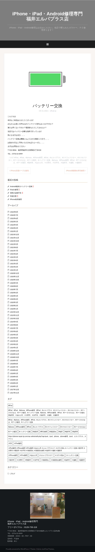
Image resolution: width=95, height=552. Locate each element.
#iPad (10, 405)
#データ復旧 (12, 431)
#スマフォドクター (51, 427)
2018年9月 (14, 360)
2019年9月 (14, 322)
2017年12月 (14, 389)
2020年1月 (14, 309)
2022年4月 (14, 225)
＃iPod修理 (23, 455)
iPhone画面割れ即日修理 (75, 171)
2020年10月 (14, 280)
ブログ (12, 474)
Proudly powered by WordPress (17, 549)
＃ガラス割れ (59, 455)
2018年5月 (14, 373)
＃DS (10, 443)
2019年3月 (14, 341)
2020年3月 (14, 302)
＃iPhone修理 (12, 455)
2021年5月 (14, 257)
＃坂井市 (11, 460)
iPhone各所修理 (16, 199)
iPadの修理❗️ (15, 190)
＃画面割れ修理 (56, 460)
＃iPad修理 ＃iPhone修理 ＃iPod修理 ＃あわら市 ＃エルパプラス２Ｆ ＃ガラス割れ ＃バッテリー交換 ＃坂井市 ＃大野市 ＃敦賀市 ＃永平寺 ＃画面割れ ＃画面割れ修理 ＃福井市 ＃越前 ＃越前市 (46, 449)
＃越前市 (82, 460)
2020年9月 (14, 283)
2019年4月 (14, 338)
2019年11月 (14, 315)
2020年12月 (14, 273)
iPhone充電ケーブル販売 (20, 171)
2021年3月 (14, 264)
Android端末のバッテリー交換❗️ (22, 186)
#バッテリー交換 (24, 431)
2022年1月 (14, 231)
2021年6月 (14, 254)
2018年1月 (14, 386)
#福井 (61, 431)
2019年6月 (14, 331)
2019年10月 (14, 318)
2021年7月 (14, 251)
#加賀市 (35, 431)
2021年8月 (14, 247)
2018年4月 (14, 377)
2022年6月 (14, 218)
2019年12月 (14, 312)
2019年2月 (14, 344)
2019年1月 (14, 348)
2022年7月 (14, 215)
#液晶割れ (52, 431)
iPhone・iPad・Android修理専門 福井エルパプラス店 (49, 16)
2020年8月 (14, 286)
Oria (37, 549)
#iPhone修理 (20, 427)
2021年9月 (14, 244)
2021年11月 (14, 238)
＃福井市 (67, 460)
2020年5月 (14, 296)
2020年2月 (14, 306)
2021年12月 (14, 234)
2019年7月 (14, 328)
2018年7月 (14, 367)
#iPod (29, 427)
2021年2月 (14, 267)
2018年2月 (14, 383)
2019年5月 (14, 335)
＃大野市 (20, 460)
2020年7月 (14, 289)
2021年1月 (14, 270)
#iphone (11, 427)
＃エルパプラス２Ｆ (46, 455)
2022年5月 (14, 222)
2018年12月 (14, 351)
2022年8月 (14, 212)
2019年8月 (14, 325)
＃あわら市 (33, 455)
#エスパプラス (38, 427)
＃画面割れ (45, 460)
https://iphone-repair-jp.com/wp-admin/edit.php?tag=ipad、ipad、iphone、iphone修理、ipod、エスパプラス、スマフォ (47, 437)
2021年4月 (14, 260)
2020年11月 (14, 276)
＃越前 (74, 460)
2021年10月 (14, 241)
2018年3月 (14, 380)
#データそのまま (80, 427)
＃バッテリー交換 (72, 455)
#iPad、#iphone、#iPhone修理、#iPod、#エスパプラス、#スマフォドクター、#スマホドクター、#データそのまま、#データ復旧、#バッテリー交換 (46, 421)
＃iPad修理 (18, 443)
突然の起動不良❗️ (16, 193)
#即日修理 (43, 431)
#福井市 (67, 431)
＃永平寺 (36, 460)
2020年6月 (14, 293)
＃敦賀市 (28, 460)
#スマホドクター (66, 427)
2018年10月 (14, 357)
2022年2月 (14, 228)
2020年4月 (14, 299)
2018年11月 (14, 354)
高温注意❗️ (14, 196)
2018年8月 (14, 364)
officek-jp (53, 111)
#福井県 (75, 431)
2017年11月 (14, 393)
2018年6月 (14, 370)
